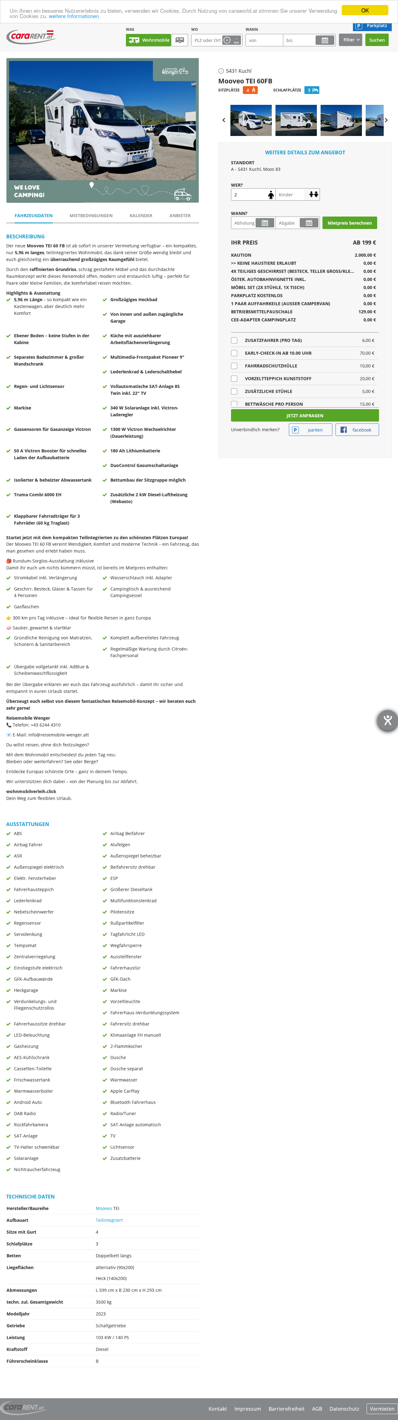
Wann (252, 29)
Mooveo (104, 1208)
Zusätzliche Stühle (268, 391)
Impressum (247, 1408)
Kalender (141, 215)
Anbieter (180, 215)
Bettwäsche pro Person (274, 404)
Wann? (239, 213)
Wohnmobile (155, 40)
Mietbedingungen (91, 215)
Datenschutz (344, 1408)
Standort (242, 163)
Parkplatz (377, 25)
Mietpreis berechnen (350, 223)
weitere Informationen (74, 16)
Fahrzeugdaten (34, 215)
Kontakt (218, 1408)
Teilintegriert (109, 1220)
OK (365, 10)
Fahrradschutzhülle (271, 366)
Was (130, 29)
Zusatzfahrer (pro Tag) (273, 340)
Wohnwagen (179, 40)
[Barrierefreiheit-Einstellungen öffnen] (387, 720)
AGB (317, 1408)
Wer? (237, 185)
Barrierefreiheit (287, 1408)
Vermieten (382, 1408)
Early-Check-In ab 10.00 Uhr (278, 353)
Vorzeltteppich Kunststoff (278, 378)
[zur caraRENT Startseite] (31, 35)
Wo (194, 29)
